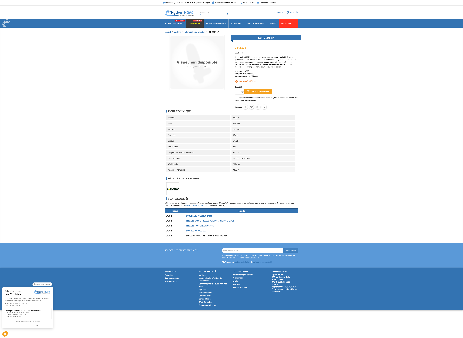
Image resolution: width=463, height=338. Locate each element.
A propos (202, 289)
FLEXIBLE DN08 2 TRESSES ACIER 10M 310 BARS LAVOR (210, 220)
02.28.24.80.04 (248, 2)
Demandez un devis (268, 2)
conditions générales (241, 262)
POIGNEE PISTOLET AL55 (197, 230)
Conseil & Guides (205, 299)
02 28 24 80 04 (291, 286)
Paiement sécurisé (205, 293)
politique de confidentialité (262, 262)
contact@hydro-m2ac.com (196, 205)
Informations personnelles (243, 275)
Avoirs (235, 281)
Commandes (238, 278)
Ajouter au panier (258, 91)
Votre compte (240, 271)
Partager (245, 107)
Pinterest (264, 107)
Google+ (257, 107)
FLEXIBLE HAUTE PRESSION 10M (200, 225)
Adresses (236, 284)
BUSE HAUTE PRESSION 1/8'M (199, 216)
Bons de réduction (240, 287)
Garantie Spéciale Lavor (207, 305)
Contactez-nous (205, 296)
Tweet (251, 107)
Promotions (169, 275)
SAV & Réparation (205, 302)
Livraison (202, 275)
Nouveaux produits (172, 278)
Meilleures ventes (171, 281)
